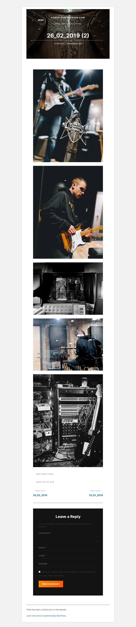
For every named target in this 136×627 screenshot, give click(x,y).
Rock (52, 482)
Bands (38, 482)
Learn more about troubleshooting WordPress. (46, 616)
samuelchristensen (74, 43)
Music (50, 474)
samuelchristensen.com (68, 17)
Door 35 (45, 482)
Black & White (41, 474)
